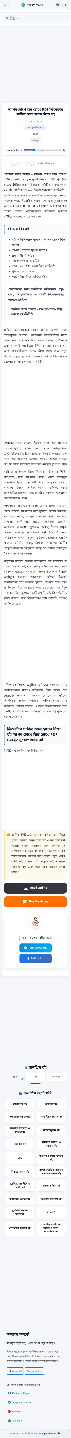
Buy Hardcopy (39, 901)
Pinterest (16, 1411)
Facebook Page (20, 1393)
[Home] (57, 5)
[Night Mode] (65, 5)
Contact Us (36, 1371)
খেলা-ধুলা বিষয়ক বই (35, 127)
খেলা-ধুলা (35, 140)
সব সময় (56, 1076)
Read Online (38, 888)
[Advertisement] (35, 64)
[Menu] (5, 5)
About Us (17, 1371)
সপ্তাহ (14, 1076)
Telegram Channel (21, 1402)
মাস (35, 1076)
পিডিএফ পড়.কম (33, 1433)
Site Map (17, 1420)
